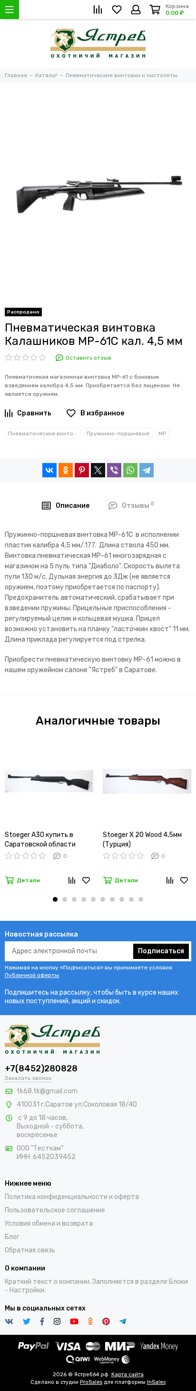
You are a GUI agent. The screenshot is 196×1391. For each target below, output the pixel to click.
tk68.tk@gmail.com (47, 1091)
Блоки (178, 1282)
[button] (55, 899)
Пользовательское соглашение (55, 1210)
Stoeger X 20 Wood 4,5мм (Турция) (142, 839)
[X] (98, 470)
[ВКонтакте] (49, 470)
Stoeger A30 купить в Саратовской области (40, 839)
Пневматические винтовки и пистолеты (44, 433)
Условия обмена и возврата (49, 1224)
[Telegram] (146, 470)
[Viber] (114, 470)
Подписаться (161, 951)
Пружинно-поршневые (118, 433)
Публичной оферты (32, 975)
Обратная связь (30, 1250)
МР (162, 433)
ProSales (91, 1382)
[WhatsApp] (130, 470)
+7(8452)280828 (41, 1068)
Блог (12, 1237)
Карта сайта (127, 1374)
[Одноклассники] (66, 470)
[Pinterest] (82, 470)
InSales (156, 1382)
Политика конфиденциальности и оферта (72, 1197)
